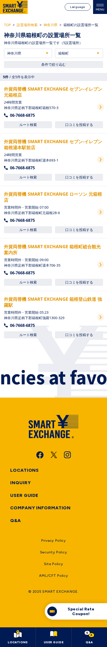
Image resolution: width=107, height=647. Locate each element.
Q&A (15, 520)
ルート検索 (28, 124)
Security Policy (53, 552)
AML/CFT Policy (53, 576)
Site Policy (53, 564)
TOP (7, 24)
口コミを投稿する (79, 124)
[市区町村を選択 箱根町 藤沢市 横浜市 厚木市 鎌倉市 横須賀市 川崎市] (79, 53)
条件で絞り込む (53, 64)
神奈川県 (50, 24)
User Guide (24, 495)
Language (77, 7)
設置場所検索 (27, 24)
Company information (40, 508)
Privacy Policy (53, 540)
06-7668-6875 (22, 115)
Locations (24, 470)
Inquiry (20, 482)
